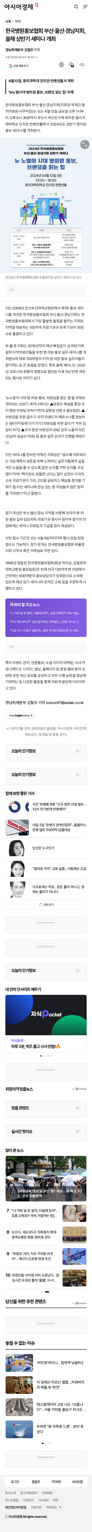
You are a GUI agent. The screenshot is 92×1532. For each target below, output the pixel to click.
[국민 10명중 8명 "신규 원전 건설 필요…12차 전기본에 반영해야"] (17, 814)
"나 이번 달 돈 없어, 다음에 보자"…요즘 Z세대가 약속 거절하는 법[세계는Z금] (46, 613)
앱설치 (36, 1481)
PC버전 (56, 1481)
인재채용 (47, 1492)
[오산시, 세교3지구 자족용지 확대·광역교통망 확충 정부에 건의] (74, 1242)
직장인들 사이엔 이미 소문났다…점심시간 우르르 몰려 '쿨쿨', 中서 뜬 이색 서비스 (35, 1280)
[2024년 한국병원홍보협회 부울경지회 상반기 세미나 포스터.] (46, 205)
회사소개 (10, 1492)
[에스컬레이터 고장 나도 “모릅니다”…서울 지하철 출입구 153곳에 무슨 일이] (19, 1415)
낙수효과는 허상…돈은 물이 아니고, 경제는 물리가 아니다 (58, 889)
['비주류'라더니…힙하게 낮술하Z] (19, 1370)
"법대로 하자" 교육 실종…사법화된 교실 (59, 869)
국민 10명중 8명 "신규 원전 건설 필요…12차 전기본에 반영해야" (59, 806)
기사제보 (43, 1500)
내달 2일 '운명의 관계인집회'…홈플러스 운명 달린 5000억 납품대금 (59, 827)
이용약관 (36, 1507)
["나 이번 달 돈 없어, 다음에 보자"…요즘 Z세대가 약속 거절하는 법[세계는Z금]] (74, 1221)
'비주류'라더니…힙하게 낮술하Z (60, 1362)
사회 (8, 21)
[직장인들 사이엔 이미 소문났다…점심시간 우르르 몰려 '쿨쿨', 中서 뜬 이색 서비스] (74, 1285)
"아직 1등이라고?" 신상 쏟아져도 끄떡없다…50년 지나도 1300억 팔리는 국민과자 (46, 622)
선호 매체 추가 (20, 66)
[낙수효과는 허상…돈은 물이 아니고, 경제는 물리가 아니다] (17, 896)
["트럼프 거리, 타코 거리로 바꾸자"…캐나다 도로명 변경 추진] (74, 1264)
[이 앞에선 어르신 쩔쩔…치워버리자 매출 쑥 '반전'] (19, 1392)
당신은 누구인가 (43, 848)
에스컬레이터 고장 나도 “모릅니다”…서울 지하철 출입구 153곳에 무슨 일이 (61, 1407)
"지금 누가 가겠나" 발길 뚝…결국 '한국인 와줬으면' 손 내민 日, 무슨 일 (46, 630)
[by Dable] (79, 1303)
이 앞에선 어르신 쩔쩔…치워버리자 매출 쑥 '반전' (60, 1385)
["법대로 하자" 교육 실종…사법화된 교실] (17, 876)
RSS (55, 1500)
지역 (18, 21)
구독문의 (28, 1500)
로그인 (15, 1481)
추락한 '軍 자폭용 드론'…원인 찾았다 (60, 1429)
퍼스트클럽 (11, 1500)
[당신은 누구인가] (17, 855)
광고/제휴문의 (28, 1492)
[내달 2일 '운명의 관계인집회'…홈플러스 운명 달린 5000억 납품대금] (17, 834)
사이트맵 (77, 1481)
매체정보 (51, 1507)
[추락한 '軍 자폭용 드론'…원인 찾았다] (19, 1437)
